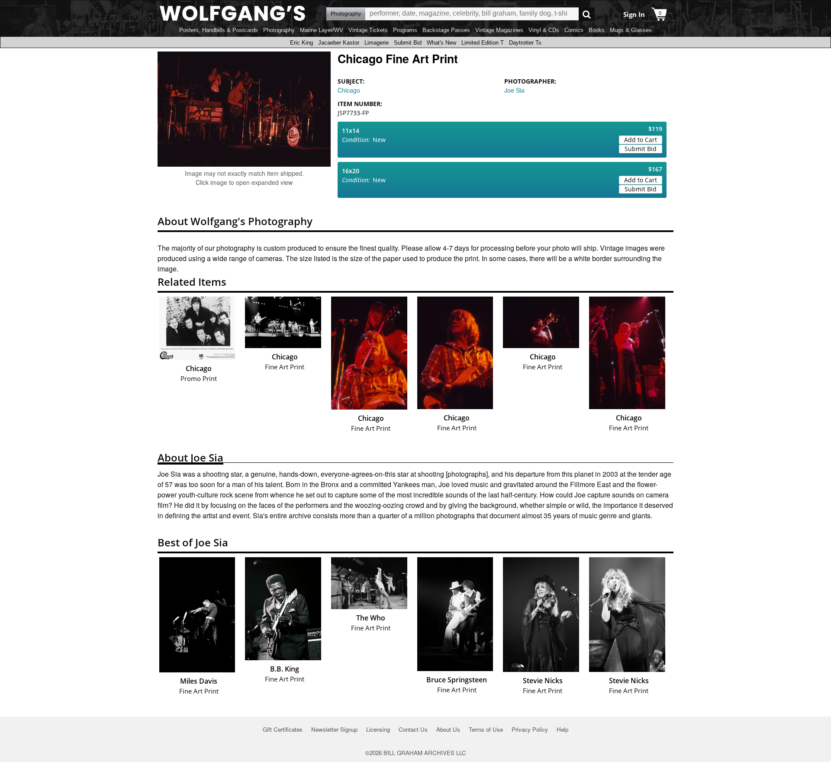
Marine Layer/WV (321, 30)
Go (587, 14)
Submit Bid (408, 42)
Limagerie (376, 42)
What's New (441, 42)
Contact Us (413, 729)
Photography (279, 30)
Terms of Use (486, 729)
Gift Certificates (283, 729)
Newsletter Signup (334, 729)
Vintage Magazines (499, 30)
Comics (573, 30)
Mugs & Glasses (631, 30)
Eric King (301, 42)
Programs (405, 30)
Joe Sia (514, 90)
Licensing (378, 729)
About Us (448, 729)
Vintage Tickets (368, 30)
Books (597, 30)
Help (562, 729)
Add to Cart (640, 140)
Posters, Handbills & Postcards (218, 30)
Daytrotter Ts (525, 42)
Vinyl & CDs (543, 30)
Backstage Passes (446, 30)
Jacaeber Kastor (338, 42)
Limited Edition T (482, 42)
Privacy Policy (530, 729)
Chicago (349, 90)
